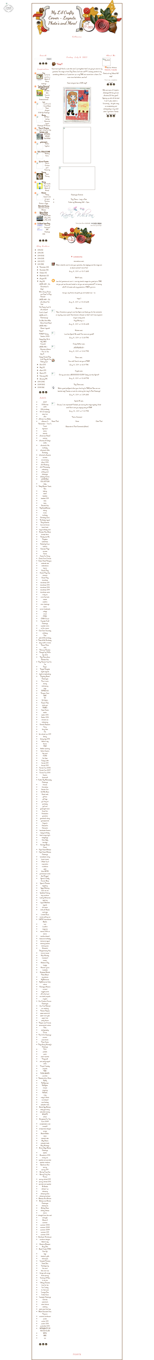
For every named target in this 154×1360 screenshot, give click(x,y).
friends (45, 784)
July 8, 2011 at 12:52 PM (79, 351)
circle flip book (45, 597)
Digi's (45, 666)
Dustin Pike (45, 703)
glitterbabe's (43, 142)
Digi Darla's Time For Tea (45, 663)
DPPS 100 (45, 691)
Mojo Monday (45, 955)
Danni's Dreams (44, 128)
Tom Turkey (44, 1287)
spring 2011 (44, 1169)
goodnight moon (45, 808)
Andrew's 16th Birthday (45, 451)
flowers (45, 775)
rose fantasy (45, 1102)
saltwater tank (45, 1104)
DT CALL (45, 700)
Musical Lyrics (45, 967)
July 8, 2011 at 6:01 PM (79, 364)
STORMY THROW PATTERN (47, 136)
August (42, 278)
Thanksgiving (45, 1266)
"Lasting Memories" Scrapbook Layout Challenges (44, 87)
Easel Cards (45, 710)
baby (45, 484)
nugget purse (45, 991)
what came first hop (45, 1309)
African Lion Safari (45, 419)
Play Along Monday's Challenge (45, 1045)
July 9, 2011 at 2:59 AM (79, 394)
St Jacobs (45, 1186)
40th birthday (45, 409)
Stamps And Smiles (45, 1198)
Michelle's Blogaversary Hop (45, 949)
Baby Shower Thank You (45, 487)
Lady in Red (83, 199)
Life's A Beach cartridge (45, 910)
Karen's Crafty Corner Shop (44, 879)
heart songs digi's (45, 835)
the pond (45, 1268)
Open (87, 202)
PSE (44, 1071)
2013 (39, 258)
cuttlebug (45, 633)
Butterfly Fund (44, 544)
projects (45, 1068)
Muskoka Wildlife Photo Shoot (45, 973)
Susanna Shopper (45, 1244)
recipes (45, 1088)
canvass (45, 551)
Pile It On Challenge (45, 1035)
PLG (44, 1049)
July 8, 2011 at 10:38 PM (79, 378)
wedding (45, 1306)
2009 (40, 384)
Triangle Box (45, 1292)
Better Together (47, 145)
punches (45, 1075)
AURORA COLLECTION (45, 480)
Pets (45, 1027)
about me (45, 414)
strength (45, 1217)
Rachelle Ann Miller (45, 1078)
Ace (45, 416)
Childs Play (44, 577)
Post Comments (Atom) (81, 426)
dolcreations (77, 261)
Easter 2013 (45, 717)
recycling (45, 1090)
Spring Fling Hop (45, 1172)
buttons (45, 546)
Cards (45, 553)
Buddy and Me (44, 537)
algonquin (45, 428)
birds (45, 512)
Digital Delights (45, 669)
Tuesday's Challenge (45, 1297)
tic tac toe (45, 1280)
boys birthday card (45, 529)
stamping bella (45, 1193)
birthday (45, 515)
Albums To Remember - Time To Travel (44, 423)
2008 (40, 387)
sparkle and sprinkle (45, 1160)
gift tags (45, 799)
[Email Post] (91, 223)
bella (45, 503)
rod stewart (45, 1100)
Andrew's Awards (45, 455)
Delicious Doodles (45, 650)
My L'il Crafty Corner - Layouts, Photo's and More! (62, 18)
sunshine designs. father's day (45, 1240)
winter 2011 (44, 1321)
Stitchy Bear (45, 1208)
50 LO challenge (45, 411)
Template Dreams (45, 1261)
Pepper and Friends (45, 1023)
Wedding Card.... (47, 154)
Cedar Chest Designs (44, 561)
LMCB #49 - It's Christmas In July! (44, 286)
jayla (45, 869)
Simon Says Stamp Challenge (45, 1149)
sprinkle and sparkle (45, 1184)
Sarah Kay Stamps (45, 1107)
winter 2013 (45, 1323)
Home (77, 421)
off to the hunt (45, 994)
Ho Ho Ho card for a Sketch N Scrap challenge (45, 79)
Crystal (77, 371)
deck (45, 647)
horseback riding (45, 857)
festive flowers (45, 751)
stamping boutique (45, 1196)
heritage (45, 842)
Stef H (77, 277)
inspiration (45, 864)
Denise (44, 172)
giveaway (45, 804)
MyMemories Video (45, 982)
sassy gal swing (45, 1109)
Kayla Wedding (45, 888)
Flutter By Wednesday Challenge (45, 781)
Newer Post (55, 421)
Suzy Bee (45, 1246)
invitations (45, 866)
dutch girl (45, 705)
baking (45, 491)
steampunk (45, 1205)
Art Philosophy (45, 467)
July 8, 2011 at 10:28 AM (79, 302)
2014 (39, 255)
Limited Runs (45, 914)
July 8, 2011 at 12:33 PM (79, 337)
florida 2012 (45, 765)
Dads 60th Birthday (44, 640)
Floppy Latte (45, 760)
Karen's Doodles (45, 883)
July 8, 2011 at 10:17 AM (79, 271)
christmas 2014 (45, 589)
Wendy (44, 182)
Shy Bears (45, 1140)
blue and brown (45, 525)
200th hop (45, 404)
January (42, 379)
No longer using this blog (44, 130)
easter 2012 (45, 715)
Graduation (45, 813)
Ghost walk (45, 794)
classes (45, 599)
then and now (45, 1270)
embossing (45, 722)
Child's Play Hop (45, 573)
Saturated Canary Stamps (43, 208)
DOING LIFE (44, 132)
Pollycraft (45, 1059)
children (45, 575)
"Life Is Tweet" (43, 312)
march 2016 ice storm (45, 932)
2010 (39, 381)
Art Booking (45, 464)
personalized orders (45, 1025)
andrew (45, 438)
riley (45, 1095)
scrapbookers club (45, 1124)
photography (45, 1030)
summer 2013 (45, 1234)
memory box (45, 946)
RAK (45, 1080)
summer (44, 1222)
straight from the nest (45, 1215)
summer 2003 (45, 1225)
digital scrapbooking (45, 674)
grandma (45, 816)
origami (45, 998)
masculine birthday (45, 938)
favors (45, 743)
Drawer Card (45, 693)
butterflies (45, 541)
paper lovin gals (45, 1015)
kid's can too (45, 890)
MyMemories (45, 979)
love (45, 924)
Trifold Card (45, 1294)
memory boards (45, 943)
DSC (45, 695)
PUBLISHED (44, 1073)
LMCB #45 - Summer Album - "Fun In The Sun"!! (45, 350)
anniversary (45, 460)
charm (45, 568)
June (41, 364)
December (43, 267)
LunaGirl (45, 926)
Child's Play (45, 570)
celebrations (44, 565)
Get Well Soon (45, 792)
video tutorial (45, 1304)
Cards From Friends (45, 558)
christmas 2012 (45, 585)
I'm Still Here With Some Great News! (45, 321)
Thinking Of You (45, 1278)
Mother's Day (45, 962)
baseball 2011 (45, 498)
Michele (43, 193)
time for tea (44, 1285)
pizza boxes (45, 1039)
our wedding (45, 1008)
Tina (44, 73)
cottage (45, 611)
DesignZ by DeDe (45, 652)
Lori (44, 102)
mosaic (45, 960)
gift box (45, 796)
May (41, 367)
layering (45, 900)
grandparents (45, 820)
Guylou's (44, 823)
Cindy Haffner (77, 344)
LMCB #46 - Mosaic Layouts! (44, 327)
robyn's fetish (45, 1097)
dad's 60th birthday (45, 638)
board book (45, 527)
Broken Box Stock (45, 532)
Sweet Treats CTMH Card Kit (45, 1250)
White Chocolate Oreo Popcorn (45, 1312)
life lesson (45, 907)
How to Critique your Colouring (47, 166)
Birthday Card (44, 517)
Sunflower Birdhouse (44, 1237)
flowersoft (45, 777)
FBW (44, 746)
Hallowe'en (45, 825)
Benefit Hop (45, 505)
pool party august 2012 (45, 1062)
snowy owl (45, 1157)
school (45, 1116)
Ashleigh (45, 474)
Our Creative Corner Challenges (44, 1002)
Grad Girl (45, 811)
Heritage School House (45, 846)
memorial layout (45, 941)
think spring (45, 1275)
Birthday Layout (45, 520)
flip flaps (45, 758)
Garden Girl (45, 789)
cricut (45, 614)
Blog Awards (45, 522)
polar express (45, 1056)
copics (45, 606)
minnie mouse (45, 953)
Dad (45, 635)
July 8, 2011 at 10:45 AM (79, 324)
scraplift (45, 1126)
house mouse (45, 859)
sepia (44, 1136)
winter (45, 1318)
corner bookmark (45, 609)
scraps (45, 1131)
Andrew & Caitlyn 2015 (45, 441)
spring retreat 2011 (45, 1179)
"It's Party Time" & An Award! (45, 308)
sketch (45, 1152)
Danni (77, 357)
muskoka (45, 970)
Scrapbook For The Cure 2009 (45, 1120)
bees (45, 500)
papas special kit (45, 1013)
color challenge (45, 604)
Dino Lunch (44, 681)
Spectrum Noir (44, 1165)
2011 (39, 264)
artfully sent (45, 472)
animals (45, 457)
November (43, 270)
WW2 (44, 1335)
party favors (45, 1020)
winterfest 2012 (45, 1326)
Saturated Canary (43, 206)
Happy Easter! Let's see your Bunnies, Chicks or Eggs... (45, 198)
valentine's (45, 1302)
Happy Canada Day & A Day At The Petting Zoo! (45, 359)
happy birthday (44, 832)
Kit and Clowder (44, 161)
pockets (45, 1051)
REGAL (45, 1092)
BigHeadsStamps (45, 508)
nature (45, 984)
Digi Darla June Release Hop (45, 658)
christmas (45, 580)
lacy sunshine (45, 895)
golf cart (45, 806)
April (42, 370)
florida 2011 (44, 763)
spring (45, 1167)
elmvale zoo (45, 719)
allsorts (45, 433)
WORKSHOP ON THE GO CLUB (45, 1329)
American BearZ (45, 436)
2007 (45, 402)
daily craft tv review (45, 642)
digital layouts (45, 671)
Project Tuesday (45, 1066)
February (43, 376)
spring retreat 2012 (45, 1181)
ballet (45, 493)
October (42, 273)
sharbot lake (45, 1138)
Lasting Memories (45, 897)
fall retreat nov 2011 (45, 734)
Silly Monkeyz (45, 1145)
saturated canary (45, 1112)
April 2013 (44, 462)
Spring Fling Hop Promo (45, 1175)
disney (45, 683)
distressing (45, 686)
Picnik (45, 1032)
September (43, 275)
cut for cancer (45, 628)
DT (45, 698)
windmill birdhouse (45, 1316)
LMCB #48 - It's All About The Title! (44, 301)
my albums (45, 977)
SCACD (45, 1114)
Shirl (77, 308)
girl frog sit (44, 801)
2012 (39, 261)
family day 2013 (45, 739)
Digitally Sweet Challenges (45, 677)
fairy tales (45, 729)
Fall (45, 731)
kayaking (45, 885)
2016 (39, 250)
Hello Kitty (45, 840)
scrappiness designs (45, 1128)
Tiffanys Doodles (45, 1282)
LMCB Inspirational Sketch (45, 920)
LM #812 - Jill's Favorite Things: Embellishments (44, 95)
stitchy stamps (45, 1210)
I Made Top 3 (45, 861)
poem (45, 1054)
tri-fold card (45, 1290)
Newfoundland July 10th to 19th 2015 (47, 217)
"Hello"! (41, 331)
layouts (45, 905)
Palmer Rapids (45, 1011)
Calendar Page (44, 549)
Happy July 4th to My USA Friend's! (44, 341)
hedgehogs (45, 837)
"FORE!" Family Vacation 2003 (44, 335)
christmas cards (45, 592)
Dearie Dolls (45, 645)
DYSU (45, 707)
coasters (45, 602)
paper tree (45, 1018)
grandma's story (45, 818)
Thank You (45, 1263)
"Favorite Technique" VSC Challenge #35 (46, 229)
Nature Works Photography (44, 213)
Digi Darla (77, 384)
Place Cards (45, 1042)
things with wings (45, 1273)
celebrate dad (45, 563)
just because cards (45, 873)
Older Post (99, 421)
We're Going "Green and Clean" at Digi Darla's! (45, 294)
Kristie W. (77, 401)
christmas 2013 (45, 587)
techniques (45, 1258)
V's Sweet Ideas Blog (43, 223)
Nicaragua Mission (44, 986)
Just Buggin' (45, 876)
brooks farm (45, 534)
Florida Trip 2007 (45, 770)
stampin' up (45, 1189)
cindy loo (45, 594)
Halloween (45, 828)
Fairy (45, 727)
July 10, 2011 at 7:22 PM (79, 411)
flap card (45, 753)
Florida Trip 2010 (45, 772)
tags (45, 1254)
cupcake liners (45, 626)
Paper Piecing (47, 175)
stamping (45, 1191)
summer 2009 (45, 1229)
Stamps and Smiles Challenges (45, 1202)
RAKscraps (45, 1083)
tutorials (45, 1299)
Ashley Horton (45, 476)
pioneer (45, 1037)
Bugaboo (45, 539)
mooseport (45, 958)
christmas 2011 (44, 582)
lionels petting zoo (45, 917)
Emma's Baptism (45, 724)
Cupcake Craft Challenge (45, 622)
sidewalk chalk (45, 1143)
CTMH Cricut (45, 618)
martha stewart (45, 936)
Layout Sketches (45, 902)
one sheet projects (45, 996)
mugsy (45, 965)
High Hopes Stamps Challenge (45, 853)
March (42, 373)
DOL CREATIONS (44, 152)
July (41, 281)
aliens (45, 431)
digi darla (45, 654)
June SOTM (45, 871)
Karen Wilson (112, 68)
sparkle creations (45, 1162)
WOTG (45, 1333)
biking (45, 510)
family (45, 736)
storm (45, 1213)
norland (45, 989)
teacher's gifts (45, 1256)
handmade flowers (45, 830)
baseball (45, 496)
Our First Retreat (45, 1006)
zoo (45, 1338)
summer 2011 (45, 1232)
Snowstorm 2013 (45, 1155)
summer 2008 (45, 1227)
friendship (45, 787)
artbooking (45, 469)
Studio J (45, 1220)
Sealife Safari (45, 1133)
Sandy (44, 115)
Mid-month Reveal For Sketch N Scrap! (47, 186)
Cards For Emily (45, 556)
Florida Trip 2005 (45, 768)
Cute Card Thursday (45, 630)
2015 (39, 253)
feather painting (45, 748)
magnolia (45, 929)
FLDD (45, 755)
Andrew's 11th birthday (45, 446)
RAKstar (45, 1085)
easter (45, 712)
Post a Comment (77, 417)
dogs (45, 688)
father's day (44, 741)
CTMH (45, 616)
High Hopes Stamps (45, 849)
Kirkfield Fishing (45, 893)
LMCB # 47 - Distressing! (43, 316)
